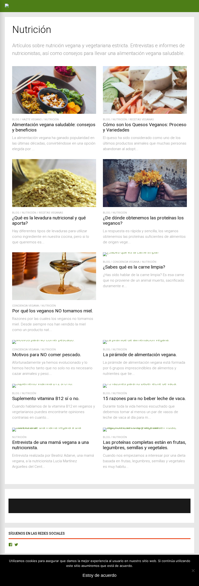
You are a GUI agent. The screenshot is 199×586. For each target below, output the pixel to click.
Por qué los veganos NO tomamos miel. (52, 311)
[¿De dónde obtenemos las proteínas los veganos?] (145, 205)
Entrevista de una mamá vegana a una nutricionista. (50, 445)
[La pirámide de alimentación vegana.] (136, 340)
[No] (193, 570)
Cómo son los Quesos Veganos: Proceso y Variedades (144, 127)
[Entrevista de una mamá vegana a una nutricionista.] (54, 427)
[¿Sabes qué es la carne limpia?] (131, 252)
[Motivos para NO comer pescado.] (43, 340)
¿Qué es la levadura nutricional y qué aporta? (49, 220)
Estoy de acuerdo (99, 575)
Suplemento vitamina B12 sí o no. (45, 398)
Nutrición (51, 119)
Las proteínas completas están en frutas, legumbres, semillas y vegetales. (144, 445)
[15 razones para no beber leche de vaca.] (140, 383)
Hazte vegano (32, 119)
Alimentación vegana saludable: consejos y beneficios (53, 127)
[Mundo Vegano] (21, 3)
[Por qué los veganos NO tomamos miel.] (54, 298)
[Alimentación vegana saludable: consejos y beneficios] (54, 112)
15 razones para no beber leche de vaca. (144, 398)
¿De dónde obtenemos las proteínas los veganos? (143, 220)
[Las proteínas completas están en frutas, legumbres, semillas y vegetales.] (145, 427)
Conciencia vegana (25, 305)
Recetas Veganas (142, 119)
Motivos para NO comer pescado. (46, 354)
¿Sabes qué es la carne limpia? (134, 267)
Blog (15, 119)
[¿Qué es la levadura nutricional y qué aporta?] (54, 205)
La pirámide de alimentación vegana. (140, 354)
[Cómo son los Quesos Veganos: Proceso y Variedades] (145, 112)
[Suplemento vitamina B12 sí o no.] (42, 383)
